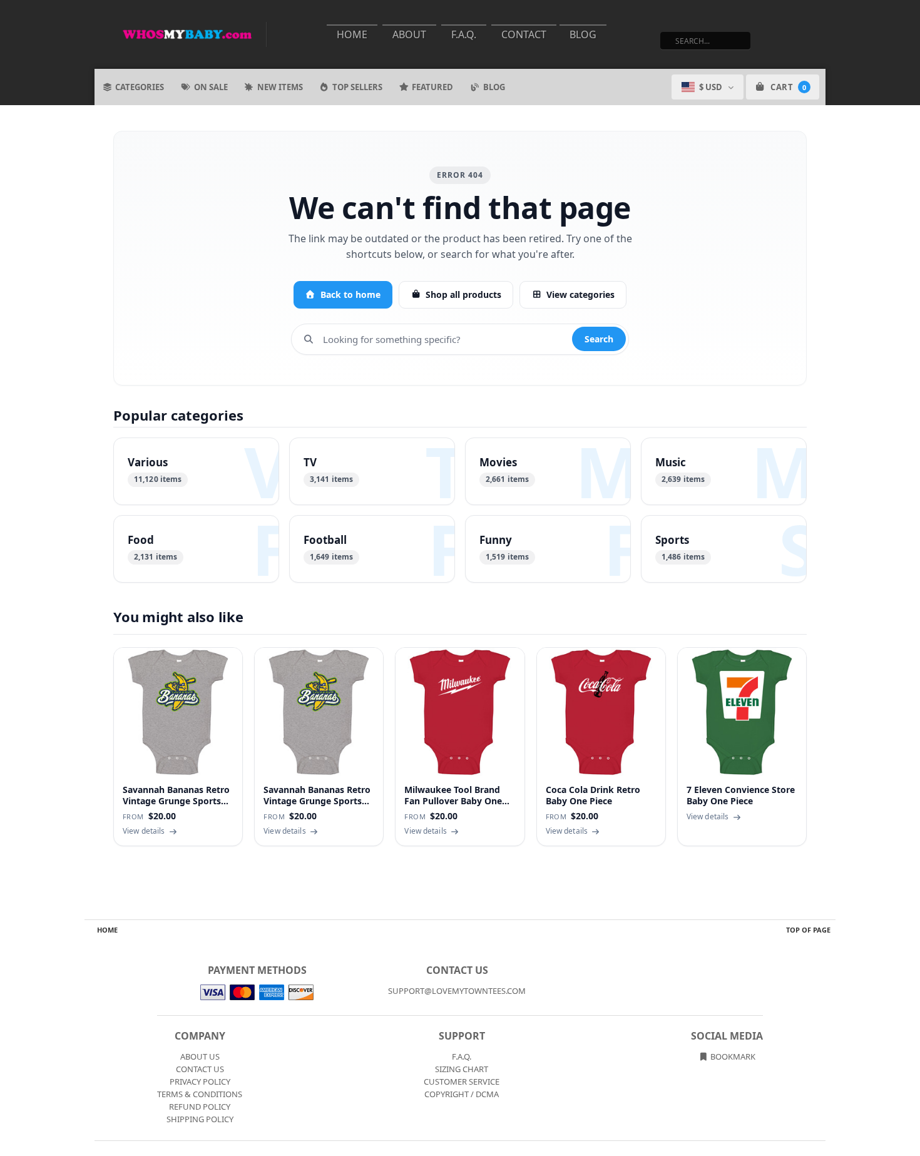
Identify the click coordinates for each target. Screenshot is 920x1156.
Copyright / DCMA (461, 1094)
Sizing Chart (461, 1069)
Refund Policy (199, 1106)
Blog (583, 34)
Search (599, 339)
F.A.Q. (463, 34)
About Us (200, 1056)
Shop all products (463, 294)
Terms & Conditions (199, 1094)
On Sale (211, 87)
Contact (523, 34)
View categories (580, 294)
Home (352, 34)
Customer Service (461, 1081)
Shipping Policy (199, 1119)
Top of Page (808, 929)
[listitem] (196, 471)
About (409, 34)
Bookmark (731, 1056)
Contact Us (200, 1069)
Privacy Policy (200, 1081)
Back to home (350, 294)
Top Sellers (357, 87)
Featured (432, 87)
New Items (280, 87)
